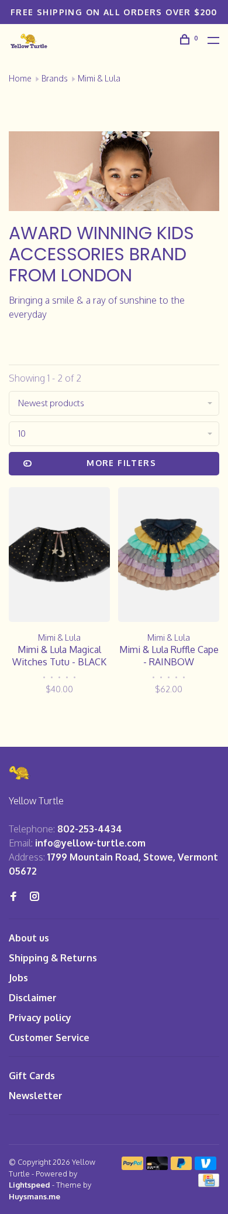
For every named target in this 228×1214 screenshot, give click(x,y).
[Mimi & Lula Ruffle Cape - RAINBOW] (168, 556)
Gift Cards (32, 1076)
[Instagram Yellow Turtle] (34, 897)
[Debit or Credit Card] (157, 1166)
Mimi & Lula (99, 78)
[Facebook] (13, 897)
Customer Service (49, 1037)
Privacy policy (40, 1017)
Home (20, 78)
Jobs (18, 978)
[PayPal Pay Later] (181, 1166)
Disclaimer (33, 998)
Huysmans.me (34, 1196)
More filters (121, 463)
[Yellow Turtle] (20, 772)
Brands (55, 78)
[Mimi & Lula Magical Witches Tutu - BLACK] (59, 556)
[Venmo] (205, 1166)
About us (29, 938)
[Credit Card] (208, 1183)
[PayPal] (132, 1166)
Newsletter (36, 1095)
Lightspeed (29, 1184)
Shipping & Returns (53, 958)
